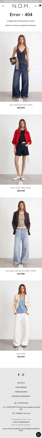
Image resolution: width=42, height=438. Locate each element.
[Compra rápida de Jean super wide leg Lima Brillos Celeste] (21, 266)
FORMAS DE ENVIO (21, 392)
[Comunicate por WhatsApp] (38, 434)
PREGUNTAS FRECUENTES (21, 396)
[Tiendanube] (21, 422)
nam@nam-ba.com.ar (23, 413)
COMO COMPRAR (21, 387)
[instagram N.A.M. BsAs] (23, 374)
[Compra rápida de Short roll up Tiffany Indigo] (21, 183)
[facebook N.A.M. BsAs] (19, 374)
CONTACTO (21, 383)
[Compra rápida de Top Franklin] (21, 349)
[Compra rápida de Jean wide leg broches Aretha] (21, 100)
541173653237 (23, 403)
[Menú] (3, 6)
